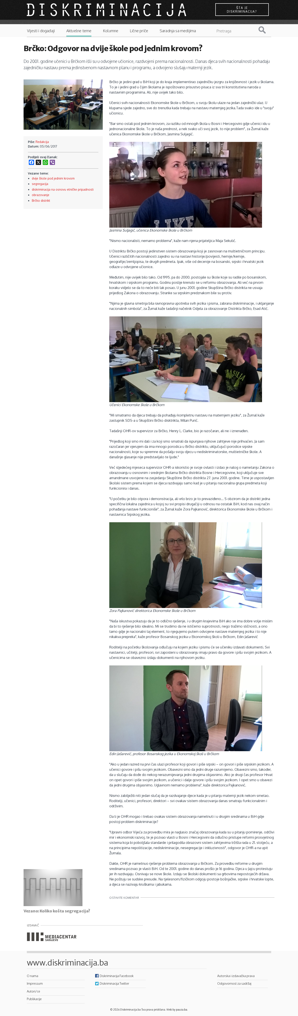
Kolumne (110, 31)
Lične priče (139, 31)
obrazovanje (40, 195)
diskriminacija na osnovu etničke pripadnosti (63, 189)
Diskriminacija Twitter (114, 983)
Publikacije (34, 999)
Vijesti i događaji (41, 31)
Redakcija (42, 142)
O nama (32, 976)
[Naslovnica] (107, 9)
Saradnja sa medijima (178, 31)
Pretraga (265, 30)
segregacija (40, 184)
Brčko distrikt (41, 200)
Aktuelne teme (78, 31)
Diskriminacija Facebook (117, 976)
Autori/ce (33, 991)
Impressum (35, 983)
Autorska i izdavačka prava (236, 976)
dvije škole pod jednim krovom (53, 178)
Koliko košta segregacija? (65, 911)
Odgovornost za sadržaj (234, 983)
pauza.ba (181, 1009)
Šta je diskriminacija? (242, 9)
